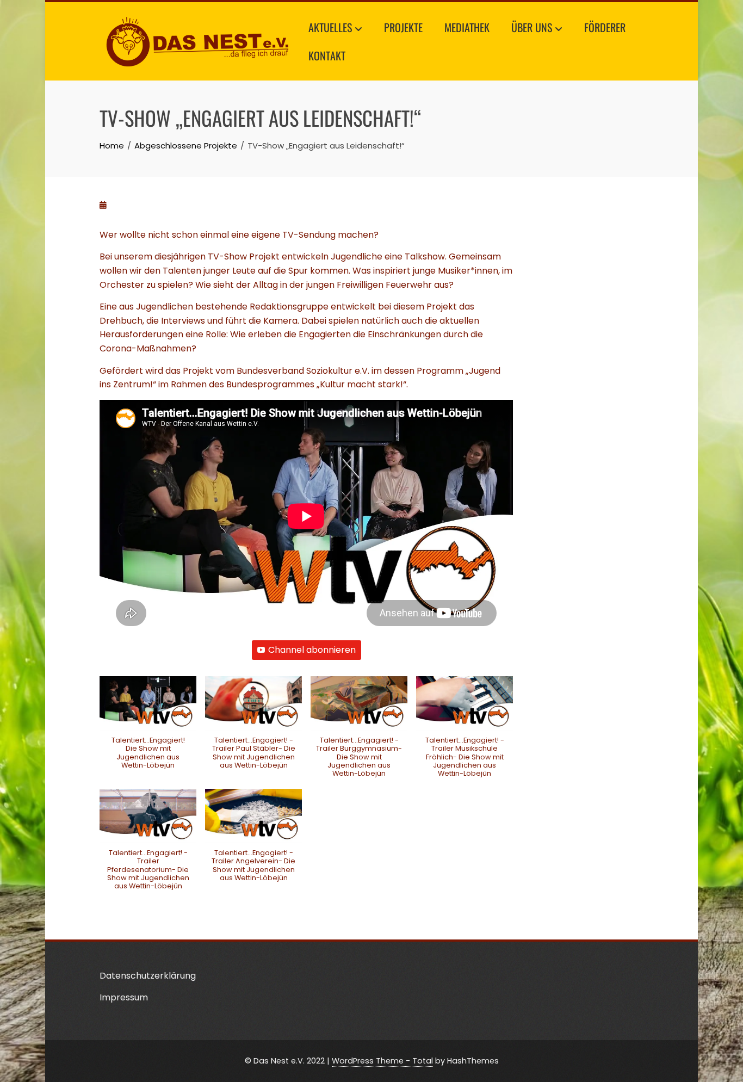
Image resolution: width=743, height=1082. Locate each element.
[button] (148, 728)
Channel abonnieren (312, 650)
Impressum (124, 997)
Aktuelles (330, 27)
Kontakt (326, 55)
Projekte (403, 27)
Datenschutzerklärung (148, 975)
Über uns (531, 27)
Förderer (605, 27)
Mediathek (467, 27)
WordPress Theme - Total (382, 1060)
